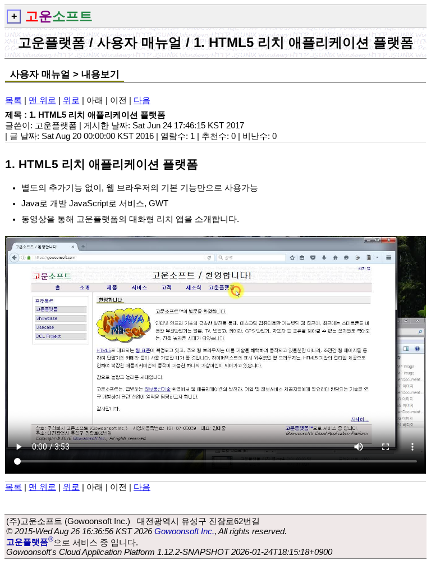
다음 (142, 100)
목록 (13, 100)
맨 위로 (42, 100)
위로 (71, 100)
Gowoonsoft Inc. (184, 531)
